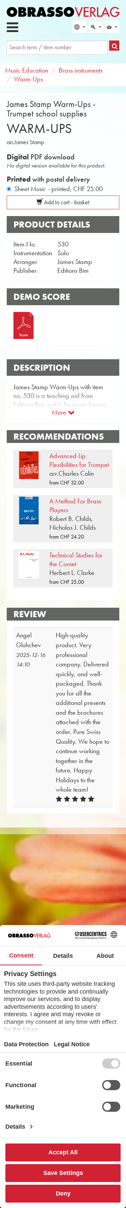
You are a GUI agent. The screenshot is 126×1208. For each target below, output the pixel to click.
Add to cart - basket (66, 202)
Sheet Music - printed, (58, 188)
